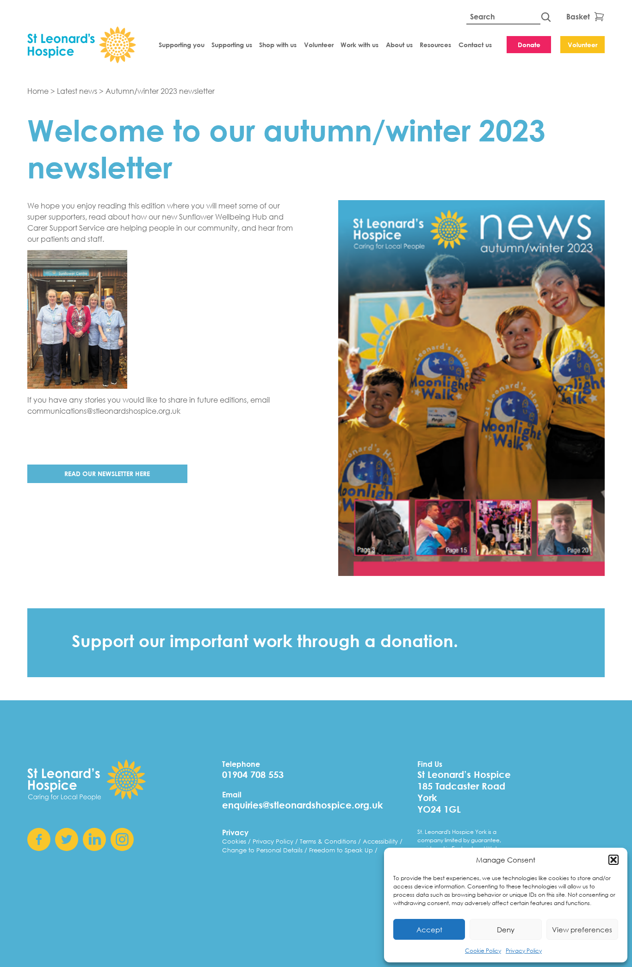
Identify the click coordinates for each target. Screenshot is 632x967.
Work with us (359, 45)
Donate (529, 45)
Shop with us (278, 45)
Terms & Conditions (329, 841)
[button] (613, 859)
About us (399, 45)
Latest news (77, 91)
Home (38, 91)
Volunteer (319, 45)
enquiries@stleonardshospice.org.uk (302, 805)
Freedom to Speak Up (342, 850)
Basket (578, 16)
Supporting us (231, 45)
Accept (429, 929)
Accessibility (381, 841)
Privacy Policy (524, 951)
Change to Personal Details (263, 850)
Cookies (235, 841)
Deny (505, 929)
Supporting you (181, 45)
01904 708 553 (253, 774)
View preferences (582, 929)
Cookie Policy (483, 951)
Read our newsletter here (107, 473)
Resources (435, 45)
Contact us (475, 45)
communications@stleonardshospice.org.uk (103, 411)
